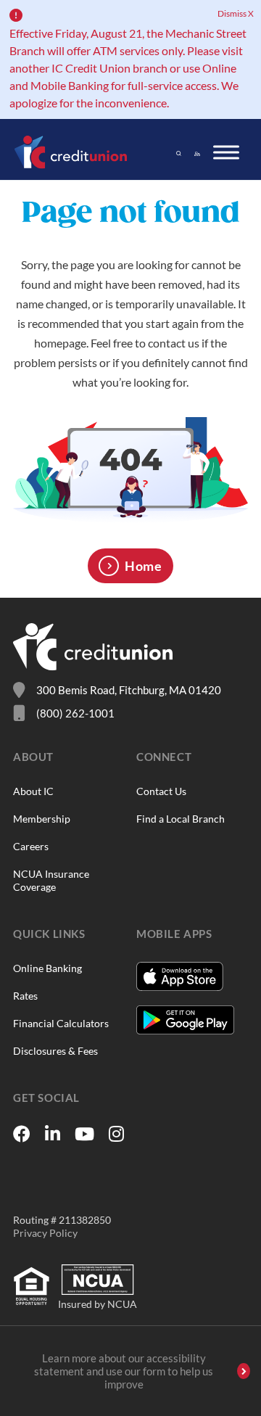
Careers (31, 846)
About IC (33, 791)
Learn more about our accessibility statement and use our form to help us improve (123, 1371)
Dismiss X (236, 13)
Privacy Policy (45, 1233)
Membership (41, 818)
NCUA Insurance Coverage (51, 880)
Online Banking (47, 968)
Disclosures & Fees (55, 1051)
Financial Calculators (61, 1023)
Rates (25, 995)
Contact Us (161, 791)
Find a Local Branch (180, 818)
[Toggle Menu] (226, 152)
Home (143, 566)
